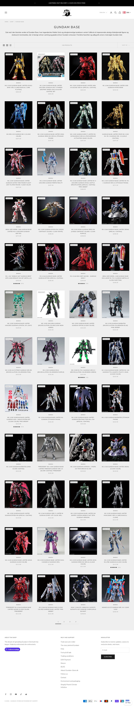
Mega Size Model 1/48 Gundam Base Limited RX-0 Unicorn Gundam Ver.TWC (18, 231)
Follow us (64, 674)
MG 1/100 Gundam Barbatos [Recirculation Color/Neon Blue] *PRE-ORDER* (115, 325)
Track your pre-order (68, 642)
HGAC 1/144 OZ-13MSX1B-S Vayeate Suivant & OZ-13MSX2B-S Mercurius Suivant (83, 609)
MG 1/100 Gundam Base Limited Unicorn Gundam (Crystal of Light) (18, 324)
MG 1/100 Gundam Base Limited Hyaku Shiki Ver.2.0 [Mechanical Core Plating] (18, 87)
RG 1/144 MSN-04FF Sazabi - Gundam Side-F (83, 277)
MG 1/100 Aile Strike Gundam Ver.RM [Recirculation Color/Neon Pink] (18, 371)
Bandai (18, 83)
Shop (11, 21)
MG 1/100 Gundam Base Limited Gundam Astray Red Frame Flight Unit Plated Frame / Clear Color (18, 183)
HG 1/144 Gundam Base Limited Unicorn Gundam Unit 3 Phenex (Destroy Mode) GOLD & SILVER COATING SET (51, 88)
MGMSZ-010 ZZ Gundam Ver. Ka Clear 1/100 (115, 608)
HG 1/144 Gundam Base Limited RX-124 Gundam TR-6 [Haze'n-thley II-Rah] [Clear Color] (115, 372)
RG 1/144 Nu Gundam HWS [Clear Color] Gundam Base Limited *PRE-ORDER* (51, 609)
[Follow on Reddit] (26, 694)
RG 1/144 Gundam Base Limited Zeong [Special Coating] (115, 230)
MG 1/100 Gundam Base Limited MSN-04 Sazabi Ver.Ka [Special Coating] (83, 86)
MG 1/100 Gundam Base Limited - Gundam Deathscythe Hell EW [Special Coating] (83, 419)
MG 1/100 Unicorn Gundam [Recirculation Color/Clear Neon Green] (50, 325)
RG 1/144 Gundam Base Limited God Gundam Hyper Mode (115, 86)
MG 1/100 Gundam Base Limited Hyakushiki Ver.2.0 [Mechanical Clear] (115, 515)
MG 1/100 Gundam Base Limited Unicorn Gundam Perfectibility (51, 182)
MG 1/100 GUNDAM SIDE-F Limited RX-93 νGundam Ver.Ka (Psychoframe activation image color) (83, 136)
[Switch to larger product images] (4, 45)
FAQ (62, 649)
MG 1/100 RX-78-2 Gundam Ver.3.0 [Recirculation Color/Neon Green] (83, 371)
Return (63, 663)
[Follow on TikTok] (21, 694)
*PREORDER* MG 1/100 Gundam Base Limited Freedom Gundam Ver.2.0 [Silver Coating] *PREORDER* (51, 469)
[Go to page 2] (76, 621)
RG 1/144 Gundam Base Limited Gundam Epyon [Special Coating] (51, 277)
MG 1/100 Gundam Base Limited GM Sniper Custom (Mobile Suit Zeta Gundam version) (83, 515)
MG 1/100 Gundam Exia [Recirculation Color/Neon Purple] (50, 371)
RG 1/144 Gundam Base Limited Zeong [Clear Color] (115, 467)
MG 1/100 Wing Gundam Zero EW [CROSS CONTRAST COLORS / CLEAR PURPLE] (83, 231)
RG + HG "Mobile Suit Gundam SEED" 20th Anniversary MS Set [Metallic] (18, 277)
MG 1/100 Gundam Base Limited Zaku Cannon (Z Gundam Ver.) (51, 561)
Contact (63, 677)
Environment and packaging (70, 681)
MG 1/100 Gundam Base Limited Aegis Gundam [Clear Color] (18, 561)
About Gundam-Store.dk (69, 670)
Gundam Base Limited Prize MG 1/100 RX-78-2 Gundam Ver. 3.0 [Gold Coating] (115, 136)
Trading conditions (67, 656)
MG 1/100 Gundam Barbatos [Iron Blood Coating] (18, 467)
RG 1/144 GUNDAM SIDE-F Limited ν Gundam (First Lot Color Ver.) (51, 514)
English (102, 12)
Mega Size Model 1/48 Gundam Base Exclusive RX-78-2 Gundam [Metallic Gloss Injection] (115, 278)
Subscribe (108, 657)
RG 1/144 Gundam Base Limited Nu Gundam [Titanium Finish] (51, 418)
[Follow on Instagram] (11, 694)
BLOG (63, 667)
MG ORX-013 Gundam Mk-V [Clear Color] (18, 135)
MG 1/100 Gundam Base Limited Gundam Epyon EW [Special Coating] (18, 514)
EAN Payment (66, 660)
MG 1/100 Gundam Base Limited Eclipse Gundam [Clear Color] (115, 561)
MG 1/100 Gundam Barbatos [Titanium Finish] (115, 418)
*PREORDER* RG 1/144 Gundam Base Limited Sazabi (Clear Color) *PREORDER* (18, 609)
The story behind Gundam (70, 645)
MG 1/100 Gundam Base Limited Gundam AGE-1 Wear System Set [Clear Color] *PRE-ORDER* (18, 419)
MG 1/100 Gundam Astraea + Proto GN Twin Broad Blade (83, 467)
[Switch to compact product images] (10, 45)
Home (6, 21)
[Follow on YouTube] (16, 694)
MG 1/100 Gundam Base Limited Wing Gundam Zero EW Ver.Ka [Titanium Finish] (51, 136)
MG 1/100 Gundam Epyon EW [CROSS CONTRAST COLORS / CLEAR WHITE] (51, 230)
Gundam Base (19, 21)
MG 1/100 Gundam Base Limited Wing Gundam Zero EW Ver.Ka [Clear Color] (83, 562)
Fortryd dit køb (66, 652)
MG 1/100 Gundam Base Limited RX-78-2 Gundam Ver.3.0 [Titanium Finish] (115, 182)
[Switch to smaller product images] (7, 45)
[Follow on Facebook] (6, 694)
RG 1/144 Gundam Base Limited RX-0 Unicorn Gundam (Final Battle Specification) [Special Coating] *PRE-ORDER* (83, 184)
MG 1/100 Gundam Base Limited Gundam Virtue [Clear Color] (83, 324)
